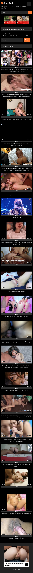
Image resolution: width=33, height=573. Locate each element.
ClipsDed (8, 2)
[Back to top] (28, 568)
